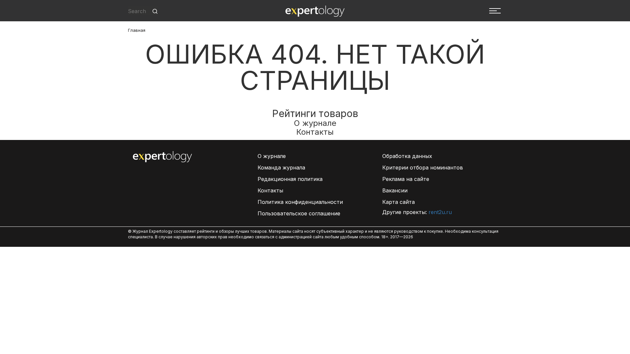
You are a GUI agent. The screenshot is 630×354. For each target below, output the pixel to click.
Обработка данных (407, 156)
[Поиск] (155, 11)
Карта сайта (398, 202)
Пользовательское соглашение (299, 213)
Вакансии (395, 190)
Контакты (315, 132)
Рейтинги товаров (315, 113)
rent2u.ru (440, 212)
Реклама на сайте (405, 179)
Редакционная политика (290, 179)
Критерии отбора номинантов (422, 167)
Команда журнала (281, 167)
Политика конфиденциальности (300, 202)
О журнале (315, 123)
